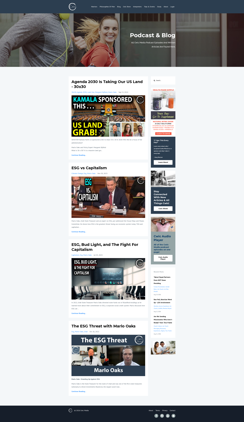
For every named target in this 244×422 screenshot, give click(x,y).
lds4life (160, 308)
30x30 (73, 92)
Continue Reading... (78, 155)
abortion (156, 306)
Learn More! (163, 162)
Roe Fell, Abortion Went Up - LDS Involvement (163, 301)
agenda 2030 (82, 92)
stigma (163, 331)
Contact (172, 410)
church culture (158, 326)
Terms (157, 410)
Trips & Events (149, 7)
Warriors (94, 7)
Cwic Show (127, 7)
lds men (166, 289)
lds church (160, 289)
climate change (77, 173)
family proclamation (159, 287)
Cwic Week (163, 209)
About (166, 7)
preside (156, 291)
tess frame (168, 331)
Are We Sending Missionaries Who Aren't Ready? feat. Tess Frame (163, 319)
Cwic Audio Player (163, 258)
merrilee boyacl (167, 308)
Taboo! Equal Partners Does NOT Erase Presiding (162, 280)
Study (159, 7)
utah (86, 331)
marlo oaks (112, 92)
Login (172, 7)
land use (90, 92)
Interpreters (137, 7)
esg (85, 173)
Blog (119, 7)
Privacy (164, 410)
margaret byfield (101, 92)
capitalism (75, 255)
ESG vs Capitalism (89, 168)
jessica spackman (164, 306)
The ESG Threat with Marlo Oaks (103, 326)
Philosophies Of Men (107, 7)
